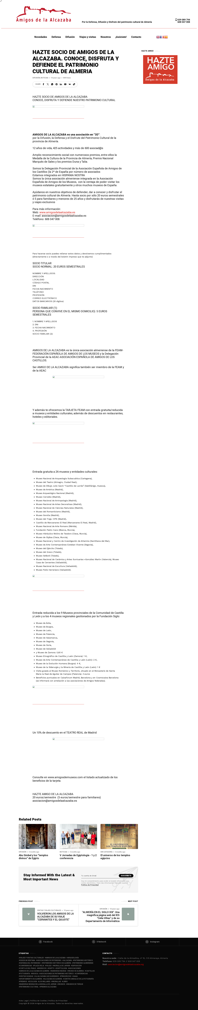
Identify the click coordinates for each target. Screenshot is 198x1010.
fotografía (25, 973)
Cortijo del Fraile (28, 968)
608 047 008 (183, 22)
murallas (56, 981)
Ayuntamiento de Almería (31, 979)
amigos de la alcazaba (56, 958)
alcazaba (67, 960)
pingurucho (66, 976)
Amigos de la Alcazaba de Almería (34, 971)
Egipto (51, 968)
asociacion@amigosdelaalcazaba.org (126, 964)
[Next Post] (128, 914)
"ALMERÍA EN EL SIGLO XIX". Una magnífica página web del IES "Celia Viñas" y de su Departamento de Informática (101, 916)
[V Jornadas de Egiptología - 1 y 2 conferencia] (78, 836)
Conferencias (82, 973)
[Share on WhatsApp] (52, 84)
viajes (49, 965)
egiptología (61, 968)
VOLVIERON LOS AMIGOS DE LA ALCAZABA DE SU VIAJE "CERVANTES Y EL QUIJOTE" (55, 917)
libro (65, 981)
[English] (158, 37)
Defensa (56, 37)
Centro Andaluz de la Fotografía (79, 979)
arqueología (73, 958)
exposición (77, 965)
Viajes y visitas (87, 37)
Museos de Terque (75, 984)
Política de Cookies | (39, 1001)
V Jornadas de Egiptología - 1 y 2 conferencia (78, 856)
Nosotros (106, 37)
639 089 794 (183, 19)
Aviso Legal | (24, 1001)
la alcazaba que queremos (47, 976)
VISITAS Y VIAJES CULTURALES (49, 910)
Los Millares (44, 981)
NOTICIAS (44, 78)
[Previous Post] (28, 914)
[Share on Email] (65, 84)
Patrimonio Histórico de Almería (57, 963)
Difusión (70, 37)
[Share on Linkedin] (61, 84)
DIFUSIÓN (36, 78)
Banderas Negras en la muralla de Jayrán (38, 984)
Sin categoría (106, 852)
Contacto (136, 37)
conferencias (26, 965)
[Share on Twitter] (48, 84)
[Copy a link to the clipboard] (74, 84)
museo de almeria (76, 971)
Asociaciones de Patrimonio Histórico (57, 973)
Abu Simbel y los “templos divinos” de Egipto (33, 856)
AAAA (75, 976)
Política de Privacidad (90, 885)
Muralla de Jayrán (62, 965)
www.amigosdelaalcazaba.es (57, 212)
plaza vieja (39, 965)
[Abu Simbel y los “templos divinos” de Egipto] (37, 836)
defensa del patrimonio (30, 963)
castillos (90, 971)
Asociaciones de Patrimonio (49, 960)
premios (23, 981)
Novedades (40, 37)
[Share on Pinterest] (56, 84)
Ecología (33, 981)
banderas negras (58, 971)
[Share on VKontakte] (69, 84)
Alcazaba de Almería (53, 979)
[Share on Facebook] (43, 84)
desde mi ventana (27, 960)
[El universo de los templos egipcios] (119, 836)
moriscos (42, 968)
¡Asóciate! (121, 37)
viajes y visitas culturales (32, 958)
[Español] (166, 37)
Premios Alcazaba (48, 987)
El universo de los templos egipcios (115, 856)
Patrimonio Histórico (83, 960)
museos (61, 984)
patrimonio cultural (29, 987)
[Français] (162, 37)
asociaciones (75, 968)
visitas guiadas (26, 976)
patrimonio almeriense (83, 963)
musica (35, 973)
